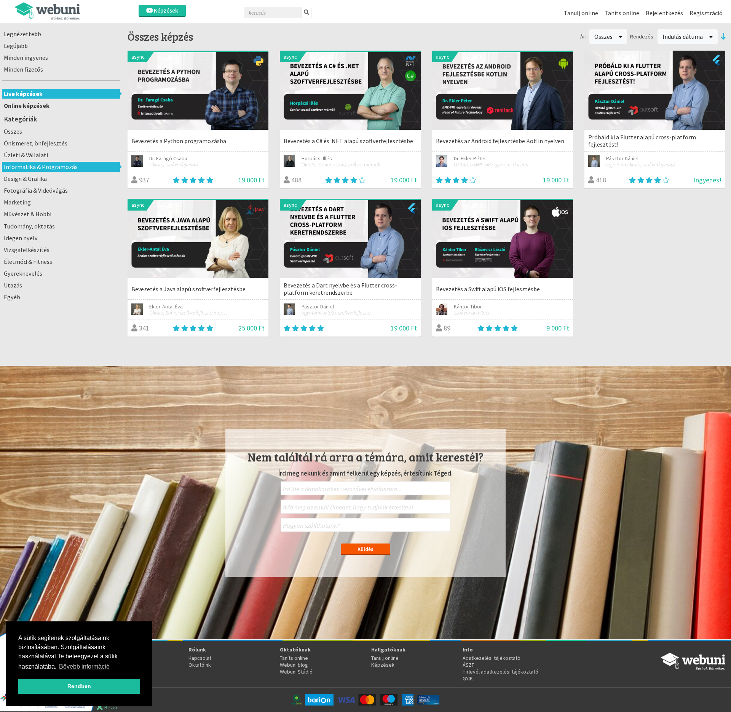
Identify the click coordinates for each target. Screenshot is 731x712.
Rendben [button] (79, 686)
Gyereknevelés (23, 273)
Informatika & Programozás (41, 167)
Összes (13, 131)
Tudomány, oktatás (29, 226)
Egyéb (12, 297)
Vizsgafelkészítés (26, 250)
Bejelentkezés (664, 13)
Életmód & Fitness (28, 261)
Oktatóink (199, 664)
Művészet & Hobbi (27, 214)
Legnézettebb (22, 34)
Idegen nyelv (21, 238)
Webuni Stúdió (296, 671)
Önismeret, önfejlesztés (35, 143)
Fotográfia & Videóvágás (36, 190)
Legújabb (16, 45)
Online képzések (26, 105)
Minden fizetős (23, 69)
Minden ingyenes (26, 57)
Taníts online (622, 13)
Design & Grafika (25, 178)
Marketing (17, 202)
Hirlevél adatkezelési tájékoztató (500, 671)
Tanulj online (581, 13)
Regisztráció (706, 13)
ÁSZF (468, 664)
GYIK (468, 678)
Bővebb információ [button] (84, 666)
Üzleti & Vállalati (26, 155)
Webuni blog (294, 664)
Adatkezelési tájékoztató (491, 658)
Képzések (165, 10)
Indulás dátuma (683, 36)
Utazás (13, 285)
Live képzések (23, 93)
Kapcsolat (199, 658)
